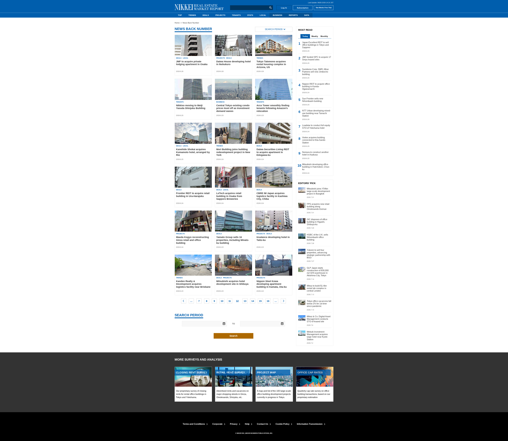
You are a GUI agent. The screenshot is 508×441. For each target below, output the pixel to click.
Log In (284, 8)
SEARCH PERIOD (274, 29)
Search (233, 336)
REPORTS (293, 15)
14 (252, 301)
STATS (250, 15)
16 (268, 301)
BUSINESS (277, 15)
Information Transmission (310, 424)
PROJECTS (220, 15)
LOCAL (263, 15)
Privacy (233, 424)
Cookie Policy (282, 424)
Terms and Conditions (194, 424)
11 (229, 301)
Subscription (303, 8)
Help (247, 424)
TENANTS (236, 15)
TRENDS (192, 15)
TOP (180, 15)
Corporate (217, 424)
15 (260, 301)
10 (222, 301)
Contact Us (262, 424)
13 (245, 301)
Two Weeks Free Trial (324, 8)
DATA (306, 15)
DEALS (206, 15)
